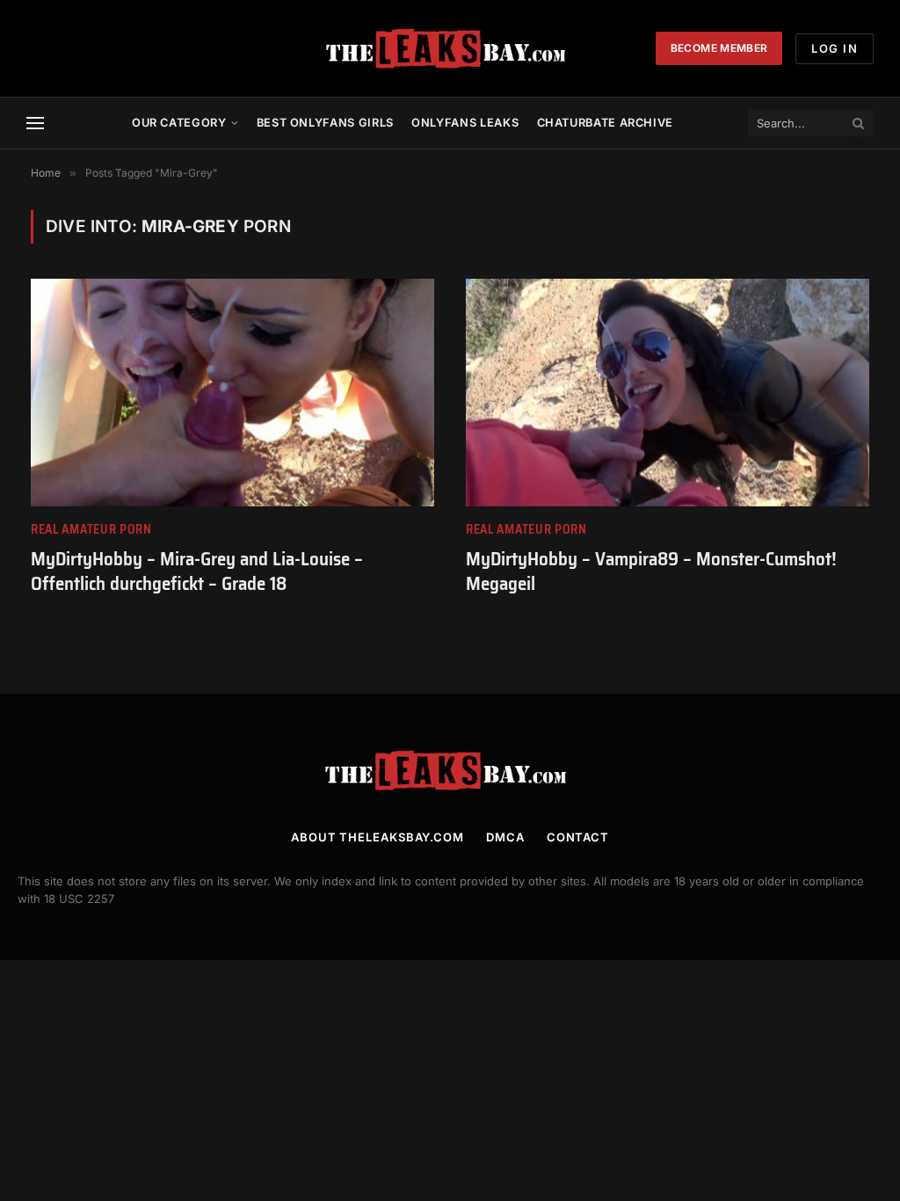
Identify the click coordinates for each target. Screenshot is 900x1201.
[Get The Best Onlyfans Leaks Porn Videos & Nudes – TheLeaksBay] (450, 48)
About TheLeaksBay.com (377, 837)
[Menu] (35, 123)
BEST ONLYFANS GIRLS (325, 122)
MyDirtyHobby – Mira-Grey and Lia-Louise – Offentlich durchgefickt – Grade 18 (197, 572)
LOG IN (834, 48)
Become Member (719, 48)
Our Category (179, 122)
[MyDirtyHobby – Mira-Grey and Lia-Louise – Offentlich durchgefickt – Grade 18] (232, 392)
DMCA (505, 837)
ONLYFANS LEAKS (465, 122)
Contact (578, 837)
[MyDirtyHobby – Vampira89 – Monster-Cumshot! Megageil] (667, 392)
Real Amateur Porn (91, 529)
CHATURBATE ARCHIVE (605, 122)
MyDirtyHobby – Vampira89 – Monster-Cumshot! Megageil (651, 572)
